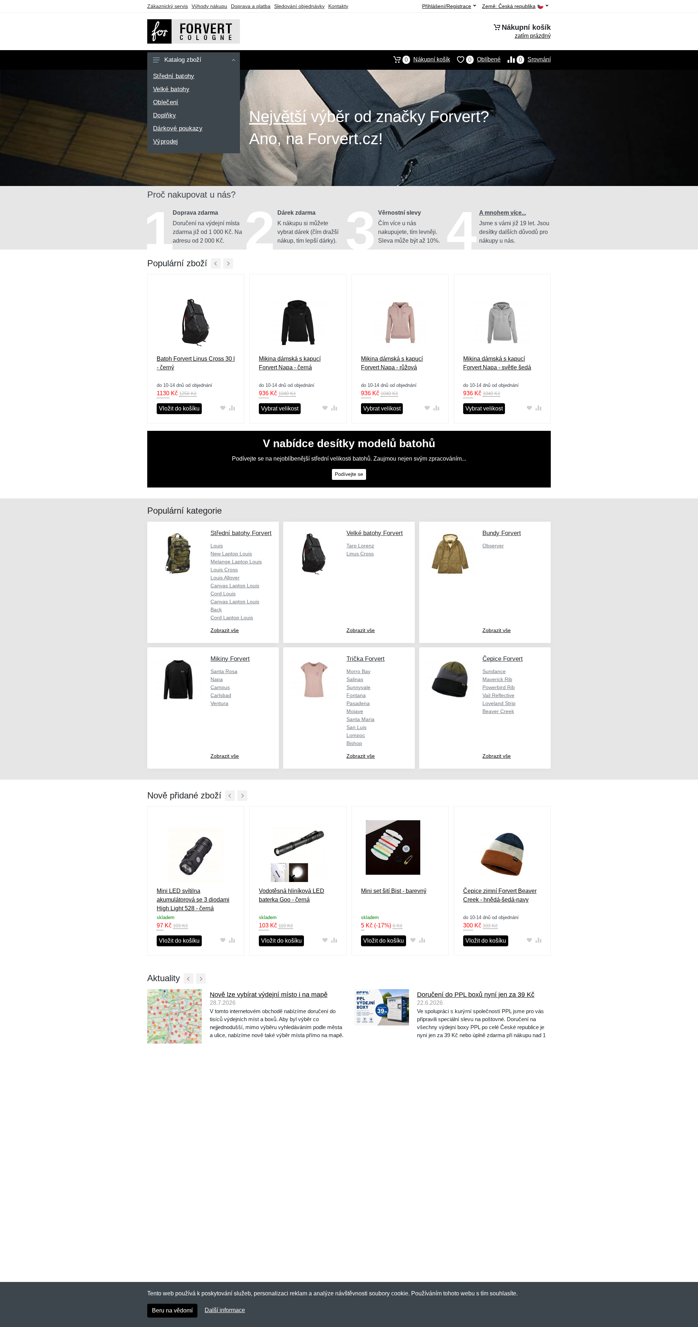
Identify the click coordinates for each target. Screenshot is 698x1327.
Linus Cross (360, 554)
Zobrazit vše (224, 630)
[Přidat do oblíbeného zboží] (222, 408)
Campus (220, 687)
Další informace (225, 1310)
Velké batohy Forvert (374, 533)
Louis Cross (224, 570)
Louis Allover (225, 577)
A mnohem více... (502, 213)
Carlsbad (220, 695)
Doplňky (164, 115)
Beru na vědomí (172, 1310)
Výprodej (165, 141)
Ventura (219, 703)
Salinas (354, 679)
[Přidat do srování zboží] (231, 408)
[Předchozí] (216, 263)
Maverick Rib (497, 679)
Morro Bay (358, 671)
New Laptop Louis (231, 554)
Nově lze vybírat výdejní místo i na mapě (269, 994)
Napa (216, 679)
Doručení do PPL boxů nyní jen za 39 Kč (475, 994)
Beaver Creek (498, 711)
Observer (493, 546)
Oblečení (165, 102)
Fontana (356, 695)
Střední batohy (173, 76)
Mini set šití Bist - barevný (393, 891)
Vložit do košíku (179, 408)
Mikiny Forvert (230, 658)
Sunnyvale (358, 687)
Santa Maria (360, 719)
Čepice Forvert (502, 658)
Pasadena (358, 703)
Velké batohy (171, 89)
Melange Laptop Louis (236, 562)
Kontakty (338, 6)
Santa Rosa (223, 671)
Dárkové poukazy (177, 128)
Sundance (494, 671)
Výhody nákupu (209, 6)
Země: (508, 6)
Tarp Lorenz (360, 546)
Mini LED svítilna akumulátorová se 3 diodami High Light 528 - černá (193, 899)
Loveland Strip (499, 703)
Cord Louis (223, 593)
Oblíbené (484, 59)
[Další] (228, 263)
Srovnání (535, 59)
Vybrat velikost (279, 408)
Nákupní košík (427, 59)
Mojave (354, 711)
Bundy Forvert (501, 533)
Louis (216, 546)
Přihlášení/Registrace (446, 6)
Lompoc (355, 735)
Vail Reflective (498, 695)
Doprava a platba (250, 6)
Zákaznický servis (167, 6)
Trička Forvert (365, 658)
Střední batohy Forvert (241, 533)
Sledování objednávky (299, 6)
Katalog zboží (182, 59)
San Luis (356, 727)
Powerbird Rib (498, 687)
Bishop (354, 743)
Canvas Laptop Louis (234, 585)
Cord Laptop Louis (231, 617)
